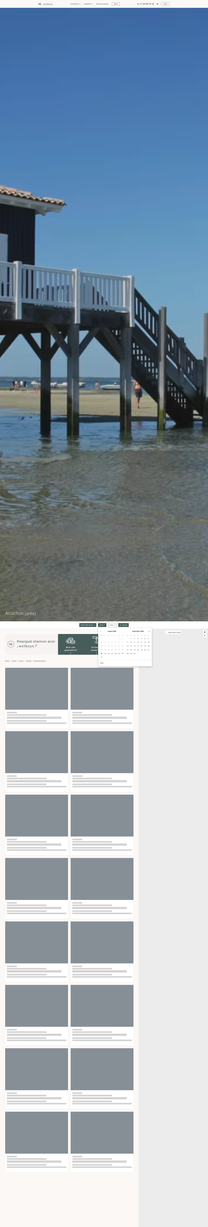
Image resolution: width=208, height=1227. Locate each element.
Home (7, 661)
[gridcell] (119, 638)
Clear (102, 663)
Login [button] (165, 4)
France (21, 661)
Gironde (28, 661)
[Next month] (149, 631)
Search (14, 661)
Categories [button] (88, 4)
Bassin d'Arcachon (87, 625)
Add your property (102, 4)
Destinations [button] (75, 4)
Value (116, 4)
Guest (112, 625)
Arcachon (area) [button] (39, 661)
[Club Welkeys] (45, 4)
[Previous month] (101, 631)
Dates (101, 625)
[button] (157, 4)
